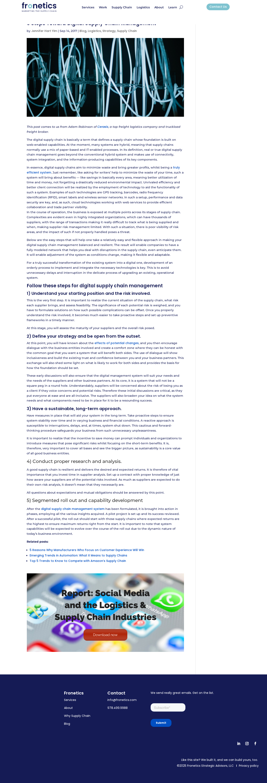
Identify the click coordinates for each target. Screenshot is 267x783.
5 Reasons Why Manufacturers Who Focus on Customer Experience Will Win (87, 550)
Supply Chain (122, 7)
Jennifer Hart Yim (44, 31)
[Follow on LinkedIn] (238, 743)
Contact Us (218, 7)
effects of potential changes (116, 343)
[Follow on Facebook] (255, 743)
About (159, 7)
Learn (172, 7)
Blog (82, 31)
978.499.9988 (117, 708)
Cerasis (102, 127)
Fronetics (74, 693)
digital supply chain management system (73, 509)
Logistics (143, 7)
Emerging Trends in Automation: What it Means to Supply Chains (78, 555)
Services (88, 7)
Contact (116, 693)
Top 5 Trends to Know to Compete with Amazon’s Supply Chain (78, 561)
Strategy (109, 31)
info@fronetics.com (122, 700)
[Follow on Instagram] (247, 743)
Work (103, 7)
